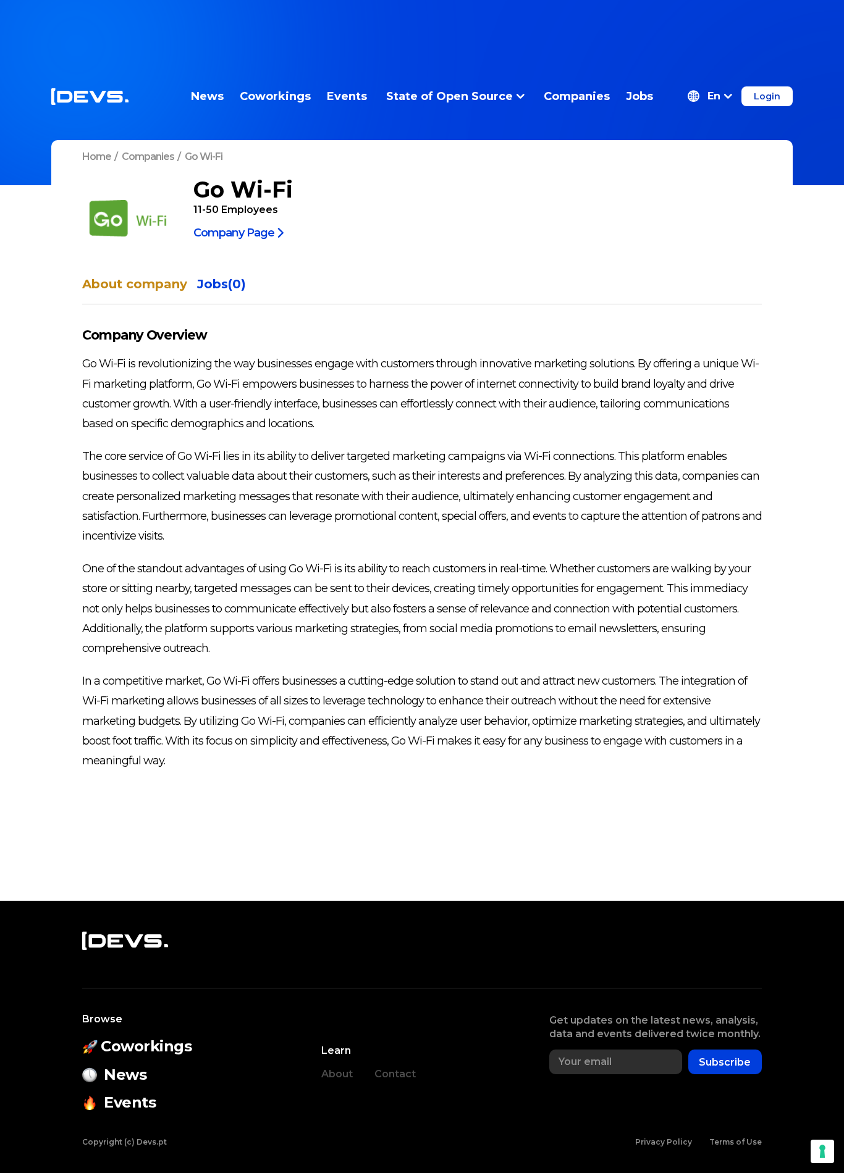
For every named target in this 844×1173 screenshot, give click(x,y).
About (337, 1074)
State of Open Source (449, 96)
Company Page (233, 232)
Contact (395, 1074)
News (207, 96)
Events (347, 96)
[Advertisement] (422, 28)
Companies (577, 96)
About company (134, 284)
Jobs (639, 96)
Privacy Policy (663, 1141)
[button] (710, 96)
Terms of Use (735, 1141)
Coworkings (275, 96)
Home (96, 156)
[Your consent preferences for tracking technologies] (822, 1151)
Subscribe (725, 1062)
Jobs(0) (221, 284)
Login (767, 96)
